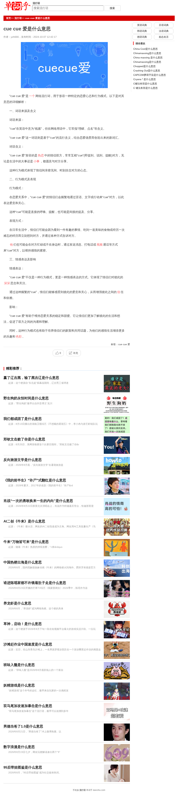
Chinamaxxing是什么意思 (147, 61)
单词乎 (89, 790)
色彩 (19, 336)
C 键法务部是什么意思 (145, 88)
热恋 (41, 155)
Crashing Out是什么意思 (146, 70)
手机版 (76, 790)
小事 (36, 161)
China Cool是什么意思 (145, 48)
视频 (100, 244)
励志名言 (164, 36)
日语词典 (164, 25)
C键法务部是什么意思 (145, 83)
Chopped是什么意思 (144, 66)
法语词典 (164, 31)
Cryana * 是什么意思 (144, 79)
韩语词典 (142, 31)
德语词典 (142, 36)
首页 (8, 18)
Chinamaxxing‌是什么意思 (147, 53)
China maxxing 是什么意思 (148, 57)
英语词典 (142, 25)
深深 (7, 283)
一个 (32, 96)
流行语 (18, 18)
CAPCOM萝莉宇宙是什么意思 (149, 75)
